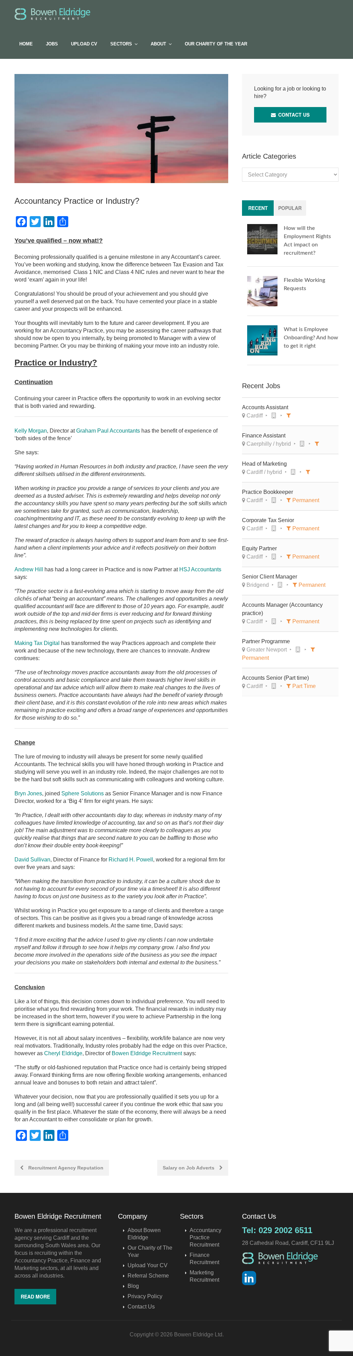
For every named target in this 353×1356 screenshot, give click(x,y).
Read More (35, 1296)
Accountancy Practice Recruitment (205, 1237)
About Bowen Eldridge (144, 1233)
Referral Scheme (148, 1276)
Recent (258, 207)
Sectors (121, 43)
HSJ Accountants (200, 569)
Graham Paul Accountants (108, 431)
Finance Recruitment (204, 1258)
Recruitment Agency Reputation (65, 1167)
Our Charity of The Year (216, 43)
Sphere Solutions (82, 793)
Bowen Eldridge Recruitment (147, 1053)
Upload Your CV (148, 1265)
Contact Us (293, 114)
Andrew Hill (28, 569)
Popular (290, 207)
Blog (133, 1286)
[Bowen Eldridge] (52, 14)
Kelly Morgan (30, 431)
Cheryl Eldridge (63, 1053)
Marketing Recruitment (204, 1276)
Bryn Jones (28, 793)
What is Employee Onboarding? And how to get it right (311, 338)
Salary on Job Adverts (189, 1167)
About (158, 43)
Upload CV (84, 43)
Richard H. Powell (131, 859)
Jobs (52, 43)
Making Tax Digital (37, 643)
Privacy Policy (145, 1296)
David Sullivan (32, 859)
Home (26, 43)
